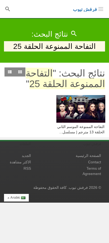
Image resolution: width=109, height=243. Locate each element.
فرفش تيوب (85, 9)
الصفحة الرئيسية (88, 156)
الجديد (26, 156)
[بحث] (7, 9)
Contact (94, 162)
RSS (27, 168)
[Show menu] (100, 8)
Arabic (15, 197)
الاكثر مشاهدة (20, 162)
